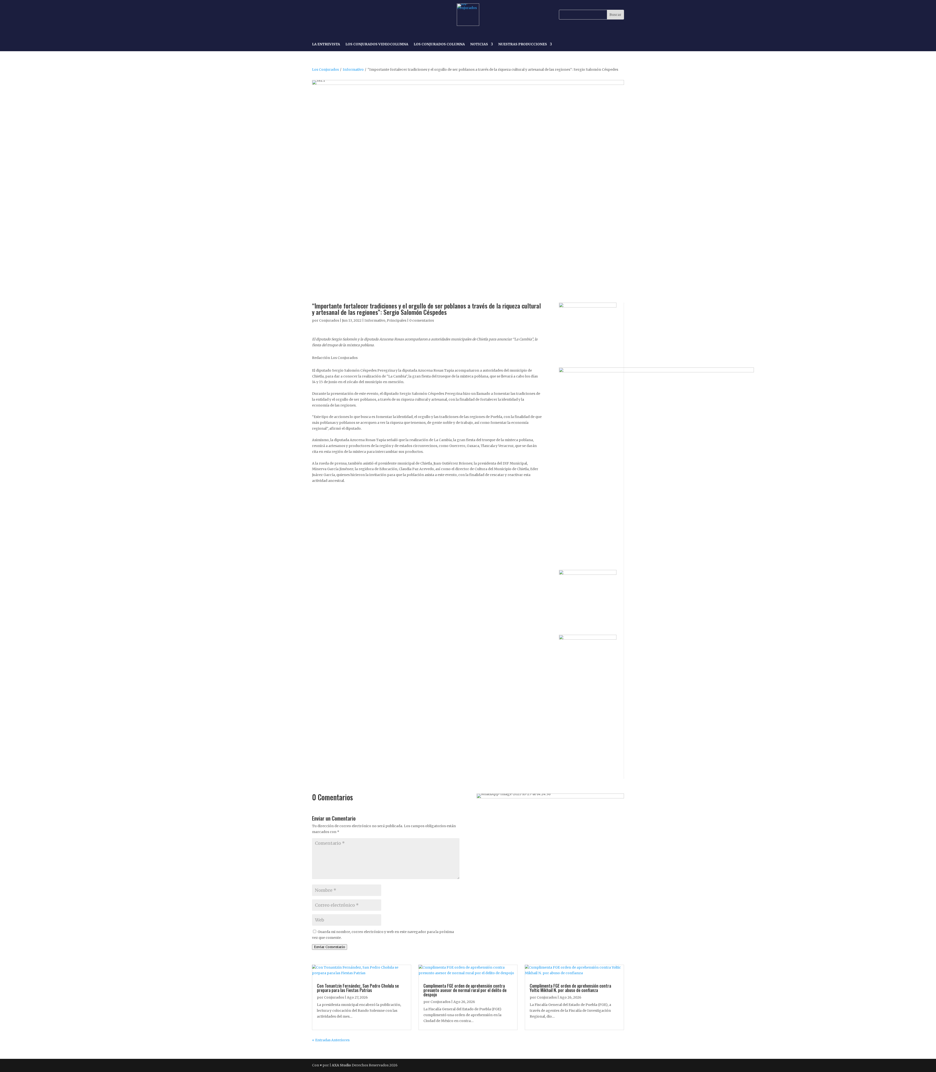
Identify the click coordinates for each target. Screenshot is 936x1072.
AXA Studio (342, 1065)
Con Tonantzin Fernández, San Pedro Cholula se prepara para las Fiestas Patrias (358, 988)
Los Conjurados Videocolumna (376, 44)
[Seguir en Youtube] (350, 14)
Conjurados (329, 320)
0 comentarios (421, 320)
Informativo (353, 69)
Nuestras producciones (522, 44)
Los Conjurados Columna (439, 44)
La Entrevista (326, 44)
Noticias (479, 44)
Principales (396, 320)
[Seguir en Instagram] (327, 14)
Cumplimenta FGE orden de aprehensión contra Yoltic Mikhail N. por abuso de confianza (570, 988)
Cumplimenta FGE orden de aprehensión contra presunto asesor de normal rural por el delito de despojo (465, 990)
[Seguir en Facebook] (316, 14)
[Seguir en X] (338, 14)
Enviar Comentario (329, 947)
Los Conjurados (325, 69)
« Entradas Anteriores (331, 1040)
